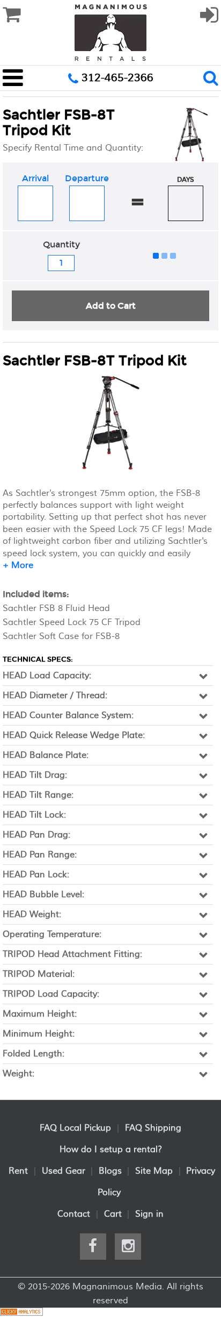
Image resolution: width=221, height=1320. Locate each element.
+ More (18, 565)
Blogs (110, 1171)
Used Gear (63, 1171)
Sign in (149, 1214)
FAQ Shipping (153, 1128)
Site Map (154, 1171)
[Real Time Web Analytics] (21, 1313)
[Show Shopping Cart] (11, 15)
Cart (113, 1214)
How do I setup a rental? (111, 1149)
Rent (18, 1171)
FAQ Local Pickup (75, 1128)
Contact (73, 1214)
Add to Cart (111, 306)
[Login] (209, 20)
